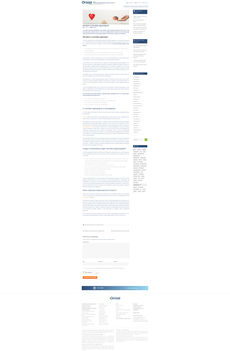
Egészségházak (102, 312)
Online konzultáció (86, 305)
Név (84, 261)
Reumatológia (136, 121)
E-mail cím (100, 261)
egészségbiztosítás (141, 153)
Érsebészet (135, 99)
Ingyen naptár (136, 312)
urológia (144, 189)
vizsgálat (139, 191)
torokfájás (143, 317)
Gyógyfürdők (101, 308)
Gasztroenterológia (134, 6)
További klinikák (85, 318)
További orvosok (85, 312)
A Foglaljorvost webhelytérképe (89, 303)
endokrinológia (143, 157)
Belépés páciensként (130, 2)
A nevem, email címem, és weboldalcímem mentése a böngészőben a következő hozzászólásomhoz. (104, 268)
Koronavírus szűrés (86, 306)
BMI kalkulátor (102, 318)
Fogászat (146, 6)
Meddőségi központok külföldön (89, 308)
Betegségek (136, 81)
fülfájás (141, 321)
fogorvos (140, 159)
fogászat (144, 159)
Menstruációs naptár (103, 315)
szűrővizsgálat (140, 187)
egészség (135, 153)
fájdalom (135, 161)
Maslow (84, 117)
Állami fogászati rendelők (87, 321)
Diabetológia (136, 85)
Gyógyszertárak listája (103, 305)
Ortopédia (135, 114)
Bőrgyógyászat (126, 6)
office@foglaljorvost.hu (133, 288)
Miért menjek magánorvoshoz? (122, 312)
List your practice (137, 306)
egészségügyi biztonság (88, 126)
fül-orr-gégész (140, 161)
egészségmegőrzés (88, 224)
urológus (135, 191)
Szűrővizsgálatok (86, 309)
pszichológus (136, 182)
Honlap (115, 261)
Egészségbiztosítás (137, 92)
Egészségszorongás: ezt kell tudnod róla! (119, 230)
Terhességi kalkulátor (103, 317)
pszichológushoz (86, 197)
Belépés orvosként (139, 2)
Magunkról (118, 315)
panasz (143, 178)
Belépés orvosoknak (103, 320)
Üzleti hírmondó (119, 305)
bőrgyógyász (144, 149)
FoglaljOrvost (87, 27)
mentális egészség (100, 224)
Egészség (135, 90)
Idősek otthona (102, 311)
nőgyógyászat (141, 174)
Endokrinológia (136, 96)
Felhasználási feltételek (121, 314)
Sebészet (135, 123)
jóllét (94, 224)
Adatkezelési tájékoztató (104, 324)
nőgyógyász (135, 174)
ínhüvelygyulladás (136, 318)
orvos (139, 178)
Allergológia (135, 79)
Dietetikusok (84, 322)
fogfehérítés (139, 317)
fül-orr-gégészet (136, 163)
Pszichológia (136, 118)
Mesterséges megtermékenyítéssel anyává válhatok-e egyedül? (139, 56)
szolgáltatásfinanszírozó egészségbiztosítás (137, 185)
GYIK (117, 311)
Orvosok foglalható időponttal (88, 311)
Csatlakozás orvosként (138, 305)
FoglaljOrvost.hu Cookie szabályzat (123, 309)
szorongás (135, 187)
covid (141, 151)
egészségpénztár (136, 157)
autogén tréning (136, 321)
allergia (135, 149)
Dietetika (135, 88)
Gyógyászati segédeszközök (88, 323)
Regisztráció (146, 2)
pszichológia (140, 180)
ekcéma (134, 317)
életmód (143, 191)
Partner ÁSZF (102, 321)
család (144, 151)
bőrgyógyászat (136, 151)
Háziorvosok (101, 309)
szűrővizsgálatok (136, 189)
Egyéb (134, 94)
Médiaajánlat (136, 309)
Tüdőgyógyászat (136, 130)
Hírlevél (117, 306)
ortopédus (135, 178)
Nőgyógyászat (140, 6)
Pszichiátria (135, 116)
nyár (141, 172)
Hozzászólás (86, 242)
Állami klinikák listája (86, 319)
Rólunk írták (118, 317)
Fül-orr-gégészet (136, 103)
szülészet (135, 127)
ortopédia (142, 176)
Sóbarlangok (101, 314)
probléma (135, 180)
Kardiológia (135, 107)
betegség (139, 149)
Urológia (135, 132)
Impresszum (118, 308)
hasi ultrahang (145, 321)
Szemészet (135, 125)
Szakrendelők (84, 325)
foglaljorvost (135, 159)
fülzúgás (141, 318)
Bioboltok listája (102, 306)
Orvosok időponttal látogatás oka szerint (89, 315)
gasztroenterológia (143, 163)
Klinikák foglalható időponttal (88, 316)
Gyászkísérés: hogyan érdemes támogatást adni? (93, 230)
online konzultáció (137, 176)
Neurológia (135, 110)
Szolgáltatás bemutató (138, 308)
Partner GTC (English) (103, 322)
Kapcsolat (135, 303)
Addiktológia (136, 77)
